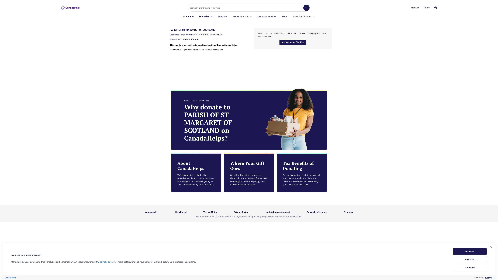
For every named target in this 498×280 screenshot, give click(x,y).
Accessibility (151, 212)
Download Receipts (266, 16)
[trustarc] (488, 277)
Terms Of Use (210, 212)
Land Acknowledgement (277, 212)
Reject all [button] (469, 259)
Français (415, 7)
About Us (222, 16)
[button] (491, 247)
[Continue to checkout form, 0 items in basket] (436, 7)
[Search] (306, 8)
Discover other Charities (293, 42)
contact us (218, 49)
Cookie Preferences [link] (317, 212)
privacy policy (107, 262)
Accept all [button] (469, 251)
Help (284, 16)
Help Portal (180, 212)
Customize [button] (470, 267)
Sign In (426, 7)
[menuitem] (189, 16)
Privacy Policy (11, 277)
